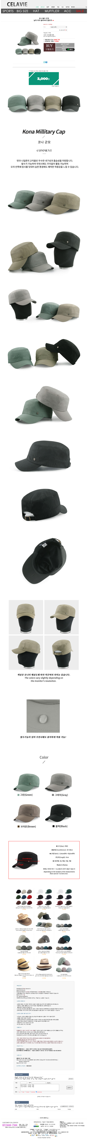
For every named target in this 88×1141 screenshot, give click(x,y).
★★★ (27, 1092)
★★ (23, 1092)
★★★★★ (39, 1092)
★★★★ (33, 1092)
